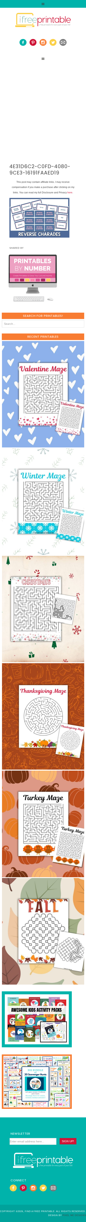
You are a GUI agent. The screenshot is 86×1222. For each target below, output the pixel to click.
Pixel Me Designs (74, 1215)
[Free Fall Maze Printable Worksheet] (43, 982)
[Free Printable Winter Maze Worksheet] (43, 553)
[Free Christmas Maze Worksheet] (43, 660)
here (69, 192)
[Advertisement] (43, 107)
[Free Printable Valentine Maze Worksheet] (43, 445)
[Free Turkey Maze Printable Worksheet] (43, 875)
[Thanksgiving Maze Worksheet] (43, 767)
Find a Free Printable (43, 21)
